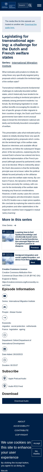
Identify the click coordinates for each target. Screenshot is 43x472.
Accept (36, 443)
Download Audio (21, 401)
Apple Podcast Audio (17, 379)
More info (4, 470)
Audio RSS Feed (15, 386)
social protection (18, 326)
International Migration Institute (22, 301)
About (21, 421)
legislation (13, 329)
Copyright (21, 435)
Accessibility (21, 426)
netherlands (31, 326)
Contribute (22, 430)
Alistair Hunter (16, 312)
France (5, 329)
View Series (7, 225)
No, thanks (36, 452)
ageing (22, 329)
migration (6, 326)
